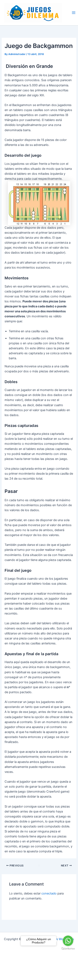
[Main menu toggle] (73, 13)
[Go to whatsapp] (68, 941)
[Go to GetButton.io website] (68, 948)
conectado (49, 893)
